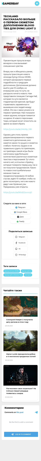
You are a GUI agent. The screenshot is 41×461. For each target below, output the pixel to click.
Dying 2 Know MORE (12, 271)
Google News (22, 212)
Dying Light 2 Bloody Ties (13, 275)
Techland (28, 275)
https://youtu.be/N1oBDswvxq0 (17, 192)
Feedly (21, 221)
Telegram (22, 207)
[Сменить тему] (37, 3)
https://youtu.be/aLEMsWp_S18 (17, 129)
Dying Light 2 (26, 271)
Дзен (22, 217)
